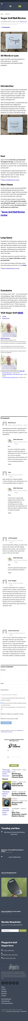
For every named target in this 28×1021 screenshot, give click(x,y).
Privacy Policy (9, 1011)
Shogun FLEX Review (7, 372)
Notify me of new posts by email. (9, 718)
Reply (25, 425)
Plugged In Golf (2, 14)
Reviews (7, 13)
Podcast (3, 995)
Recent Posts (5, 318)
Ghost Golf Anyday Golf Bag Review (10, 377)
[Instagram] (24, 1)
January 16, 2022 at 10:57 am (16, 633)
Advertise (4, 993)
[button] (10, 6)
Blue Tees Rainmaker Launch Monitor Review (12, 374)
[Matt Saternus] (9, 329)
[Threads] (26, 1)
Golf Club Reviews (6, 999)
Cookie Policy (24, 1011)
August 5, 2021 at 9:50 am (15, 583)
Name (2, 683)
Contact (3, 989)
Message (3, 670)
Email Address (4, 690)
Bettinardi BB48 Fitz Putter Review (19, 794)
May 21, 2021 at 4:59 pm (20, 490)
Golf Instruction (5, 1001)
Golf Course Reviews (7, 1003)
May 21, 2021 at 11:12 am (15, 474)
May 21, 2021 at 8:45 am (15, 425)
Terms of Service (16, 1011)
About (3, 987)
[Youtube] (21, 1)
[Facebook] (17, 1)
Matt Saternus (5, 338)
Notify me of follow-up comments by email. (12, 714)
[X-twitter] (19, 1)
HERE (20, 313)
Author (4, 316)
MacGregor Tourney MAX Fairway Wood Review (12, 776)
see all (22, 371)
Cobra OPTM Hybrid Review (17, 785)
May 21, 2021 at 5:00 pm (20, 441)
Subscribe (4, 991)
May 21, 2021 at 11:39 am (15, 540)
